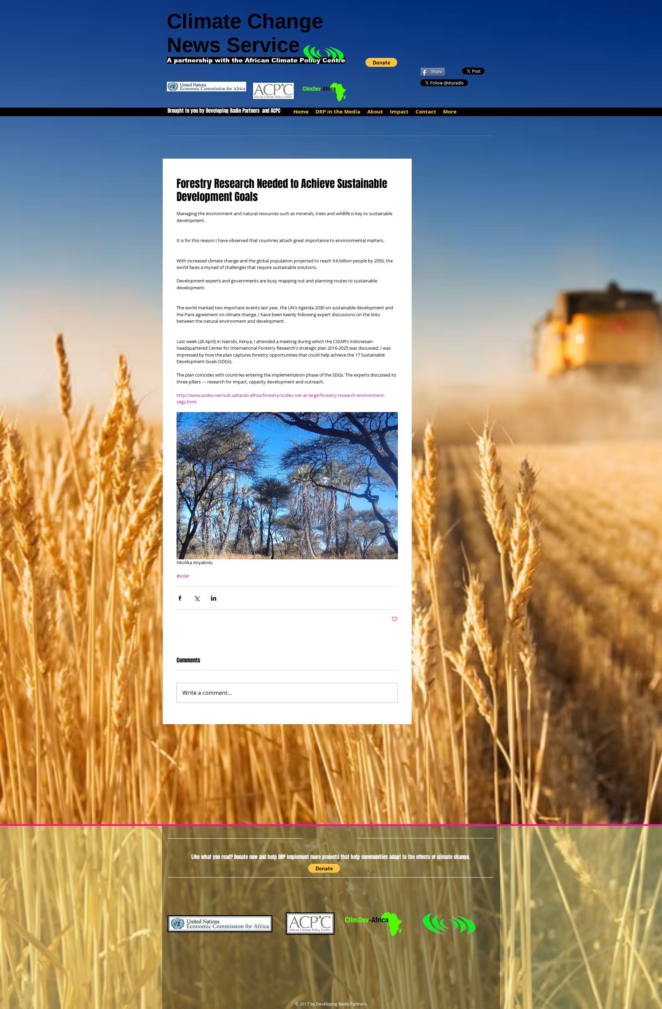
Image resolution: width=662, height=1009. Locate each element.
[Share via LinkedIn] (213, 598)
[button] (381, 62)
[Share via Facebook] (180, 598)
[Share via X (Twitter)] (196, 598)
